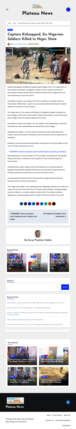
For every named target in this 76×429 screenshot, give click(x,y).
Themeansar (22, 422)
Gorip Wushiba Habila (20, 44)
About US (67, 415)
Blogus (13, 422)
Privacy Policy (57, 415)
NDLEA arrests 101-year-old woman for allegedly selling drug (29, 308)
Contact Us (49, 420)
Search (10, 281)
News (10, 30)
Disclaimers (66, 425)
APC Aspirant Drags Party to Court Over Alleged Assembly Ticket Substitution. (35, 324)
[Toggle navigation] (7, 9)
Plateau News (37, 13)
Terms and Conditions (62, 420)
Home (49, 415)
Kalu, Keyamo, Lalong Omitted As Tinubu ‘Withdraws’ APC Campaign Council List (36, 303)
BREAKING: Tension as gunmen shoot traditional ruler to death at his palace (38, 151)
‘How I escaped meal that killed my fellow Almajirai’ (25, 320)
